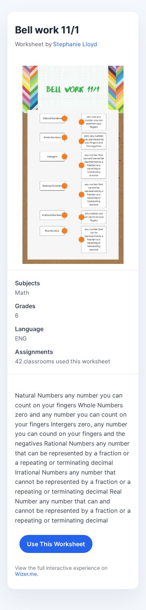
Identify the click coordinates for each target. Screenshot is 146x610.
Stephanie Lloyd (75, 44)
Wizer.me (26, 574)
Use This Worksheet (56, 544)
